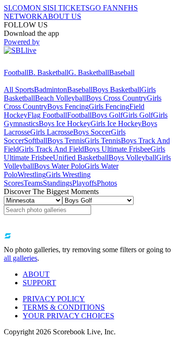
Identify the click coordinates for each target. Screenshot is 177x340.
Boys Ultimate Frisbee (117, 149)
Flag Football (47, 115)
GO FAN (104, 8)
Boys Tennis (65, 140)
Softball (35, 140)
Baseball (122, 72)
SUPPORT (39, 283)
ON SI (40, 8)
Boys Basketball (117, 89)
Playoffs (84, 183)
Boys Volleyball (132, 157)
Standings (57, 183)
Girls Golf (138, 115)
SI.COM (17, 8)
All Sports (19, 89)
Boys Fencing (68, 106)
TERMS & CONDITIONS (64, 307)
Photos (107, 183)
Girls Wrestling (68, 174)
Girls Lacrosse (51, 132)
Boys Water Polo (59, 166)
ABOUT (36, 274)
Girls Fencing (109, 106)
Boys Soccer (92, 132)
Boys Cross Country (116, 98)
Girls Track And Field (51, 149)
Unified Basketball (81, 157)
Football (16, 72)
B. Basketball (48, 72)
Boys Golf (107, 115)
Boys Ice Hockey (65, 123)
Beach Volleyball (60, 98)
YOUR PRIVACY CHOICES (68, 316)
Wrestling (31, 174)
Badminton (50, 89)
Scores (14, 183)
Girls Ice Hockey (116, 123)
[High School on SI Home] (40, 64)
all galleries (20, 258)
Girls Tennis (102, 140)
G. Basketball (88, 72)
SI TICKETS (70, 8)
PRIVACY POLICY (54, 299)
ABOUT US (61, 16)
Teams (33, 183)
